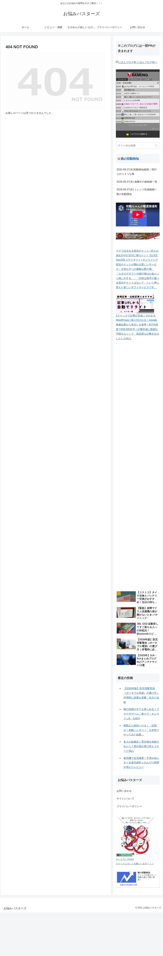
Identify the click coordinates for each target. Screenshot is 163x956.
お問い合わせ (124, 791)
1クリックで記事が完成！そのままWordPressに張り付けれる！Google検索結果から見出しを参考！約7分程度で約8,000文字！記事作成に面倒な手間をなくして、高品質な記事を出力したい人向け (137, 327)
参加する (155, 129)
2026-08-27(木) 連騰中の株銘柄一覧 (137, 181)
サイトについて (125, 798)
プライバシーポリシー (129, 806)
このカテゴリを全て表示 (137, 125)
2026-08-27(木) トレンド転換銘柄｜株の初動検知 (137, 191)
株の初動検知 (130, 158)
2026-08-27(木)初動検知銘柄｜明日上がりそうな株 (137, 171)
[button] (156, 145)
